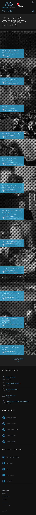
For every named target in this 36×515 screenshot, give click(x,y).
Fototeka (9, 463)
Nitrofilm (9, 481)
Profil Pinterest (11, 424)
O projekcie (5, 490)
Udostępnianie (6, 496)
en (32, 2)
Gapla (8, 469)
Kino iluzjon (10, 475)
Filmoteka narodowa (12, 457)
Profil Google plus (12, 430)
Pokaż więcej (18, 359)
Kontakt (4, 499)
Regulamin (5, 493)
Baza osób (5, 502)
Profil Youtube (11, 436)
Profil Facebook (11, 418)
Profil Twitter (10, 442)
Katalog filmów (6, 506)
